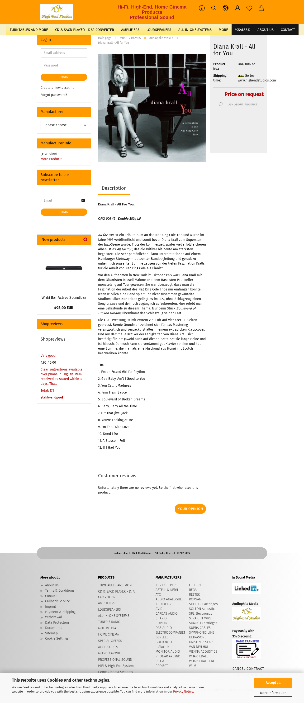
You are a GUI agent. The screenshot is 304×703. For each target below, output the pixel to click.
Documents (53, 628)
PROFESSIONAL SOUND (115, 660)
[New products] (85, 239)
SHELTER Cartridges (203, 604)
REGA (193, 590)
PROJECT (162, 666)
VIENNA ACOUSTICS (203, 652)
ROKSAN (195, 599)
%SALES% (242, 30)
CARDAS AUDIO (167, 614)
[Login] (237, 8)
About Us (265, 30)
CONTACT (288, 30)
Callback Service (57, 601)
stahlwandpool (52, 397)
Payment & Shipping (60, 612)
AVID (159, 609)
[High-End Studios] (58, 12)
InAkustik (162, 647)
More (223, 30)
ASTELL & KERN (167, 590)
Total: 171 (47, 391)
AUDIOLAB (163, 604)
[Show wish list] (249, 8)
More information (273, 693)
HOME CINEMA (108, 634)
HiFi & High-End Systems (116, 666)
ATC (158, 595)
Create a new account (57, 88)
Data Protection (57, 623)
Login (63, 77)
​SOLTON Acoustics (202, 609)
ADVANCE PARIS (167, 585)
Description (114, 188)
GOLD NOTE (164, 642)
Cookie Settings (57, 638)
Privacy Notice (183, 691)
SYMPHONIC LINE (201, 633)
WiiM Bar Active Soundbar (64, 297)
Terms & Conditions (60, 591)
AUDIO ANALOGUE (169, 599)
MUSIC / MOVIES (110, 653)
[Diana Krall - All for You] (152, 108)
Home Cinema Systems (115, 672)
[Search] (214, 8)
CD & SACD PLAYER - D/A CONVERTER (84, 30)
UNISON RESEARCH (203, 642)
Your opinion (190, 509)
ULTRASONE (197, 637)
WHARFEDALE (198, 656)
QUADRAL (196, 585)
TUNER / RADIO (109, 622)
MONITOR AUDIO (168, 652)
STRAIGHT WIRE (200, 618)
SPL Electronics (200, 614)
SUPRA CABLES (200, 628)
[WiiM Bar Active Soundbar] (64, 268)
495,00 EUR (63, 307)
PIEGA (160, 661)
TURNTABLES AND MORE (29, 30)
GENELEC (162, 637)
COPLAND (163, 623)
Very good (48, 356)
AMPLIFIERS (130, 30)
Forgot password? (54, 95)
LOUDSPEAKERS (159, 30)
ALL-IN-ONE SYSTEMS (195, 30)
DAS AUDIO (164, 628)
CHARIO (161, 618)
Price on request (244, 94)
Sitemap (51, 633)
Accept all (273, 683)
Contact (51, 596)
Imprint (50, 607)
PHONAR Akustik (168, 656)
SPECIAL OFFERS (110, 641)
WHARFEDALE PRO (202, 661)
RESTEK (194, 595)
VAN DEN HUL (199, 647)
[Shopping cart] (261, 8)
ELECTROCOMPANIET (170, 633)
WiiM (192, 666)
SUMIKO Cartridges (203, 623)
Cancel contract (248, 669)
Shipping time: (220, 78)
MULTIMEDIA (107, 628)
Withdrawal (53, 617)
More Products (51, 159)
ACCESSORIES (108, 647)
